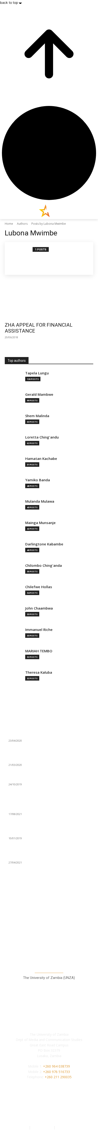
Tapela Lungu (37, 373)
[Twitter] (59, 1109)
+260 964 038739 (56, 1066)
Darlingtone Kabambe (44, 544)
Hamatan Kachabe (41, 458)
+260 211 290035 (58, 1077)
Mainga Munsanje (40, 522)
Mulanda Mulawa (39, 501)
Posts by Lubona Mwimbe (48, 224)
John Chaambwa (39, 608)
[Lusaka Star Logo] (48, 210)
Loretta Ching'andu (42, 437)
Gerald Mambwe (39, 394)
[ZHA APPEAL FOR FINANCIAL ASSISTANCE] (49, 297)
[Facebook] (38, 1109)
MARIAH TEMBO (38, 651)
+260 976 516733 (56, 1071)
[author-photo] (21, 258)
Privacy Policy (43, 1127)
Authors (22, 224)
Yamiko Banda (37, 480)
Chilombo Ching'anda (43, 565)
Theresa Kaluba (38, 672)
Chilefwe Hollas (38, 587)
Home (9, 224)
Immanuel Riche (39, 629)
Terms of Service (69, 1127)
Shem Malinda (37, 416)
